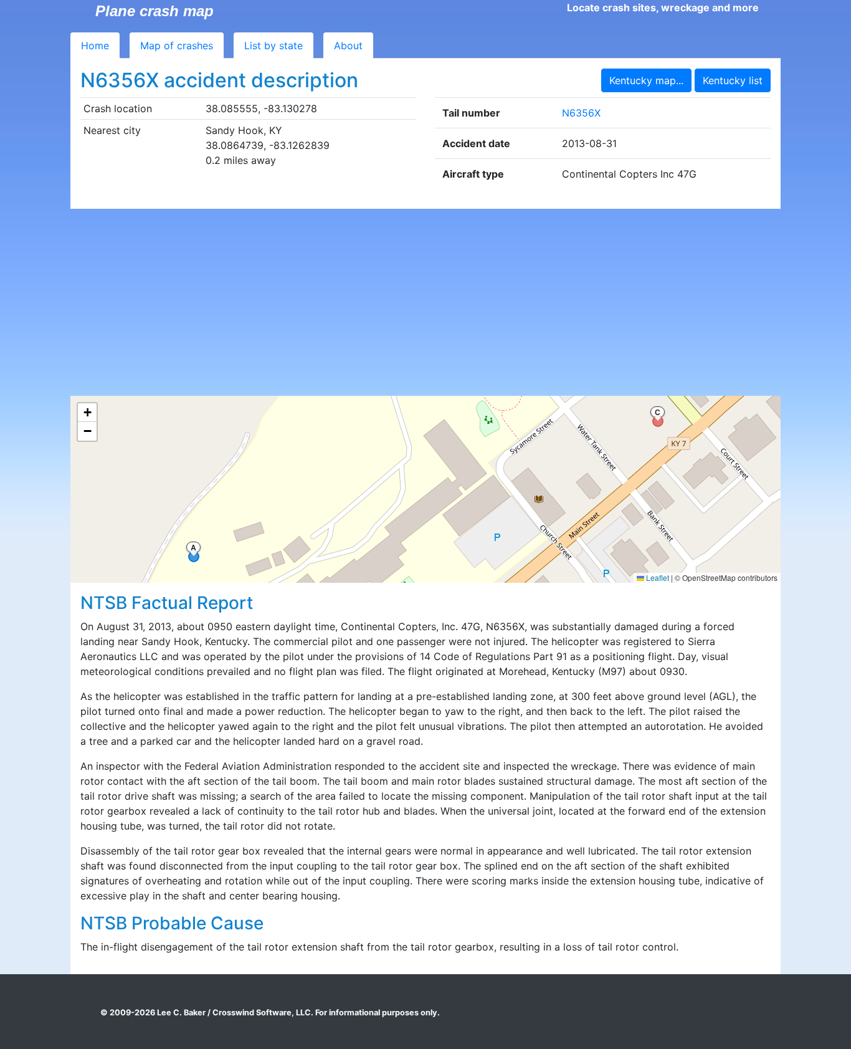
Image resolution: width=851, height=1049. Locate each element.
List (273, 45)
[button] (87, 412)
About (348, 45)
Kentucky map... (646, 80)
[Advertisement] (425, 302)
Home (95, 45)
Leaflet (656, 577)
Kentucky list (733, 80)
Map (176, 45)
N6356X (581, 113)
